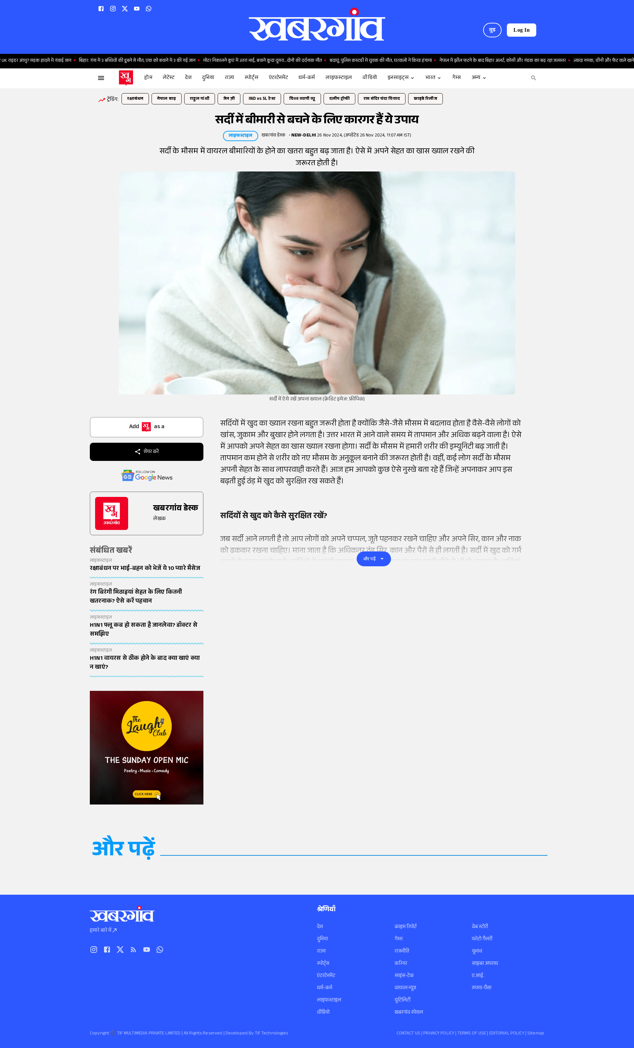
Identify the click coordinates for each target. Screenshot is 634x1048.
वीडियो (323, 1013)
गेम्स (399, 939)
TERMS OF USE (472, 1034)
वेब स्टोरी (480, 927)
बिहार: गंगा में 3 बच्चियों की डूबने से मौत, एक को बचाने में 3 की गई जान (114, 61)
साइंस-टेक (404, 976)
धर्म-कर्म (324, 988)
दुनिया (322, 939)
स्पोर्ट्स (323, 964)
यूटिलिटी (402, 1000)
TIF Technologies (271, 1034)
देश (320, 927)
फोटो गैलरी (482, 939)
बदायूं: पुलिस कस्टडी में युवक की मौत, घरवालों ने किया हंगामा (357, 61)
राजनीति (402, 952)
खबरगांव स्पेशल (409, 1013)
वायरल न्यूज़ (405, 988)
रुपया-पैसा (481, 988)
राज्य (321, 952)
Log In (521, 30)
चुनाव (477, 952)
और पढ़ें (369, 558)
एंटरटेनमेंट (326, 976)
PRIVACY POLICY (438, 1034)
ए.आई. (478, 976)
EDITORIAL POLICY (506, 1034)
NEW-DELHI (303, 136)
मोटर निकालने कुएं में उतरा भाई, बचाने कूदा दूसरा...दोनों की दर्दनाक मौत (239, 61)
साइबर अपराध (485, 964)
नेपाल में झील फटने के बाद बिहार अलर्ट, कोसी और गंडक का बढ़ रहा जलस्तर (479, 61)
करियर (401, 964)
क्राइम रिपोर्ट (406, 927)
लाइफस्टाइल (329, 1000)
